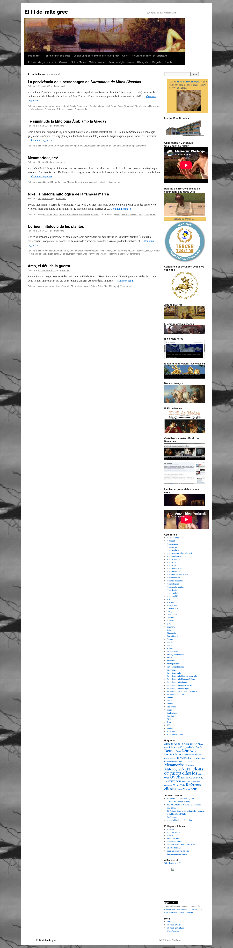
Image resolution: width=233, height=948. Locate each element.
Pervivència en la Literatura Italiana (181, 679)
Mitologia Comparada (123, 145)
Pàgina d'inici (34, 55)
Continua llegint (41, 140)
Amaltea (170, 829)
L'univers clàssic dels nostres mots (181, 844)
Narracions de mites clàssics (94, 181)
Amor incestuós (173, 571)
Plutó (184, 781)
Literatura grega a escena (177, 853)
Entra (169, 921)
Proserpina (168, 785)
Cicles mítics (172, 614)
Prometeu (196, 781)
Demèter (199, 747)
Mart (106, 286)
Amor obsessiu (138, 250)
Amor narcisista (173, 577)
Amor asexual (49, 250)
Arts (45, 145)
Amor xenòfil (172, 596)
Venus (186, 789)
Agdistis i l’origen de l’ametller (179, 820)
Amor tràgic (172, 589)
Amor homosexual (174, 568)
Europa (193, 751)
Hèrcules (193, 758)
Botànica (64, 253)
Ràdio (169, 709)
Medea (191, 761)
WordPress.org (173, 930)
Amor (124, 55)
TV (168, 725)
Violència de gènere (175, 734)
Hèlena (172, 758)
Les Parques (172, 817)
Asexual (170, 602)
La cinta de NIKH (174, 847)
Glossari (63, 62)
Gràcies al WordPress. (172, 940)
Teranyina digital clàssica (121, 62)
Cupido (186, 747)
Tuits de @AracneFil (172, 863)
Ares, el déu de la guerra (49, 265)
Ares (87, 286)
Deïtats (94, 286)
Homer (166, 758)
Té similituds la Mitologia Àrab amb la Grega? (67, 121)
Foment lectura (173, 754)
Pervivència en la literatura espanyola (182, 676)
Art (195, 744)
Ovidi (85, 253)
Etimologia (171, 632)
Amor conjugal (62, 105)
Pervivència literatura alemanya (179, 685)
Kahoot (170, 648)
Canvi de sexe (172, 608)
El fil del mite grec (46, 11)
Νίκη (141, 214)
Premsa (170, 703)
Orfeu (166, 777)
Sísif (169, 719)
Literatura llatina (170, 761)
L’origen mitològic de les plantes (56, 226)
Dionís (178, 751)
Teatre (169, 722)
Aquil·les (188, 743)
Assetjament (172, 605)
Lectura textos (172, 651)
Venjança (128, 105)
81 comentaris (133, 253)
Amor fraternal (173, 565)
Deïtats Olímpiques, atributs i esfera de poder (96, 55)
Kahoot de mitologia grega (57, 55)
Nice (117, 214)
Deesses (170, 620)
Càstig (73, 105)
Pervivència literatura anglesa (178, 688)
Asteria (170, 835)
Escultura (170, 626)
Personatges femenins (176, 666)
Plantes (103, 253)
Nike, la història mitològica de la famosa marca (68, 193)
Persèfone (198, 777)
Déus (79, 105)
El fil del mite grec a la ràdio (42, 62)
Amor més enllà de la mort (177, 574)
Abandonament (173, 537)
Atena (200, 743)
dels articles (174, 924)
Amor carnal (48, 105)
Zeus (193, 788)
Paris (190, 778)
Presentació (171, 706)
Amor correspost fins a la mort (97, 250)
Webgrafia (157, 62)
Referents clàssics (64, 109)
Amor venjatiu (173, 593)
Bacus (166, 747)
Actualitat (47, 214)
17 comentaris (125, 286)
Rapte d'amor (117, 105)
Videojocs (171, 731)
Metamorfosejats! (43, 157)
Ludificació (182, 761)
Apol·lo (178, 743)
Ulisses (180, 789)
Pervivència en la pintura (177, 682)
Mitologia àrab (105, 145)
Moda (169, 657)
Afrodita (168, 743)
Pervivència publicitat (100, 105)
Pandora (184, 777)
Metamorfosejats (97, 62)
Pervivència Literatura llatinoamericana (182, 691)
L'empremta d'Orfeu (175, 841)
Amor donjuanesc (174, 556)
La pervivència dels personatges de (84, 81)
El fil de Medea (78, 62)
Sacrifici (170, 715)
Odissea (201, 773)
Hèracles (182, 757)
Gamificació (189, 754)
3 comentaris (81, 109)
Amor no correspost (121, 250)
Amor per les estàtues (175, 586)
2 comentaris (150, 214)
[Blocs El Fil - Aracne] (188, 100)
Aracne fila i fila (173, 832)
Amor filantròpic (173, 559)
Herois (86, 105)
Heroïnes (170, 642)
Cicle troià (175, 747)
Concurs (170, 617)
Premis (168, 62)
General (57, 145)
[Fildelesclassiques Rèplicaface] (184, 870)
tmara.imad (53, 74)
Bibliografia (142, 62)
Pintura (170, 697)
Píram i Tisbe (179, 785)
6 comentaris (114, 181)
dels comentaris (175, 927)
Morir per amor (173, 663)
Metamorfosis (73, 181)
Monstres (171, 660)
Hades (198, 754)
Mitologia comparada (72, 145)
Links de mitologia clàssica (178, 850)
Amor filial (171, 562)
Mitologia (113, 286)
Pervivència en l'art (174, 672)
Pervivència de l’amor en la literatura (149, 55)
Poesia (169, 700)
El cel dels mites (173, 838)
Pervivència (50, 109)
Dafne (192, 747)
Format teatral (172, 636)
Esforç (169, 629)
